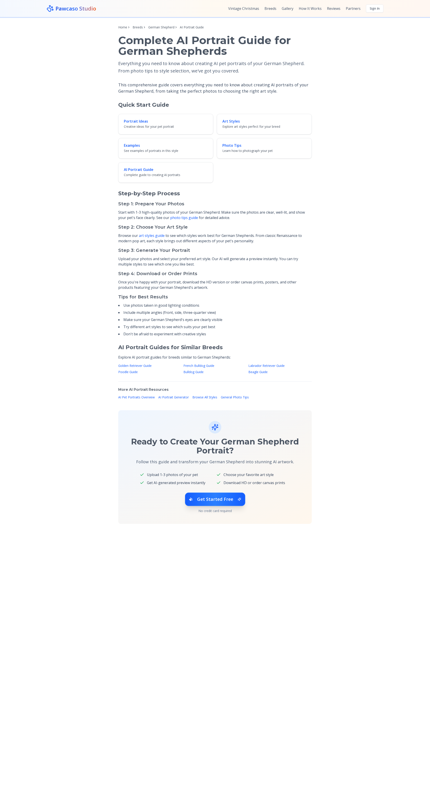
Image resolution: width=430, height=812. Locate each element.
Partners (353, 8)
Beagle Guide (258, 372)
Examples (132, 145)
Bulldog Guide (193, 372)
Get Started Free (215, 499)
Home (122, 27)
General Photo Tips (235, 397)
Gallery (287, 8)
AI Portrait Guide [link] (192, 27)
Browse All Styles (204, 397)
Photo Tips (231, 145)
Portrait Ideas (136, 121)
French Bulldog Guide (198, 365)
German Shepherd (161, 27)
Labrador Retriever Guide (266, 365)
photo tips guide (184, 217)
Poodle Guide (128, 372)
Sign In (375, 8)
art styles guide (152, 235)
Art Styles (231, 121)
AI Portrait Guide (138, 169)
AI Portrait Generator (173, 397)
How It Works (310, 8)
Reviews (333, 8)
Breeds (270, 8)
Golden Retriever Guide (135, 365)
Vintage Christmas (243, 8)
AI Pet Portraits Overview (136, 397)
